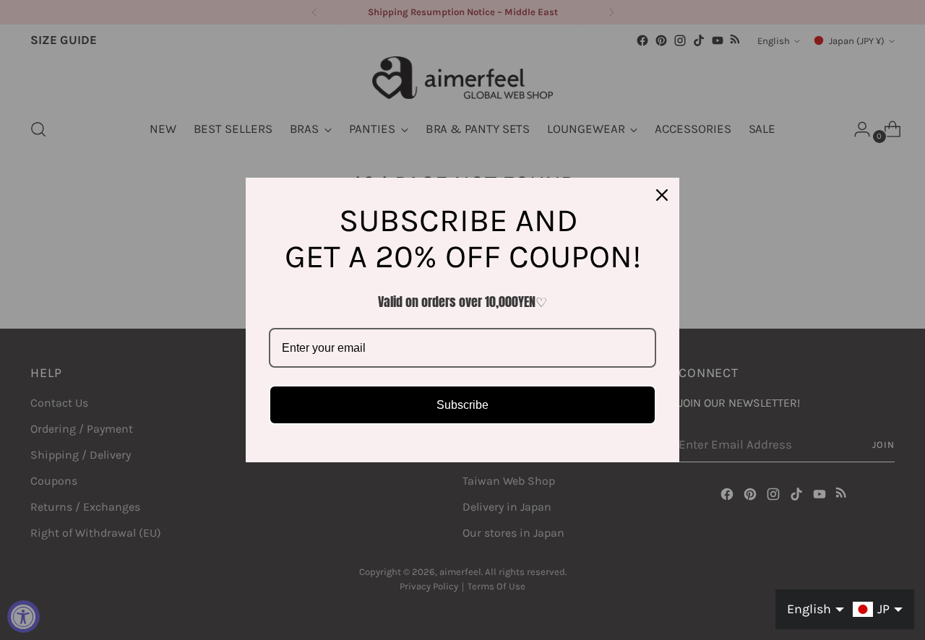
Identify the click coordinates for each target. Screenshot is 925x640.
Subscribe (462, 405)
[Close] (662, 195)
